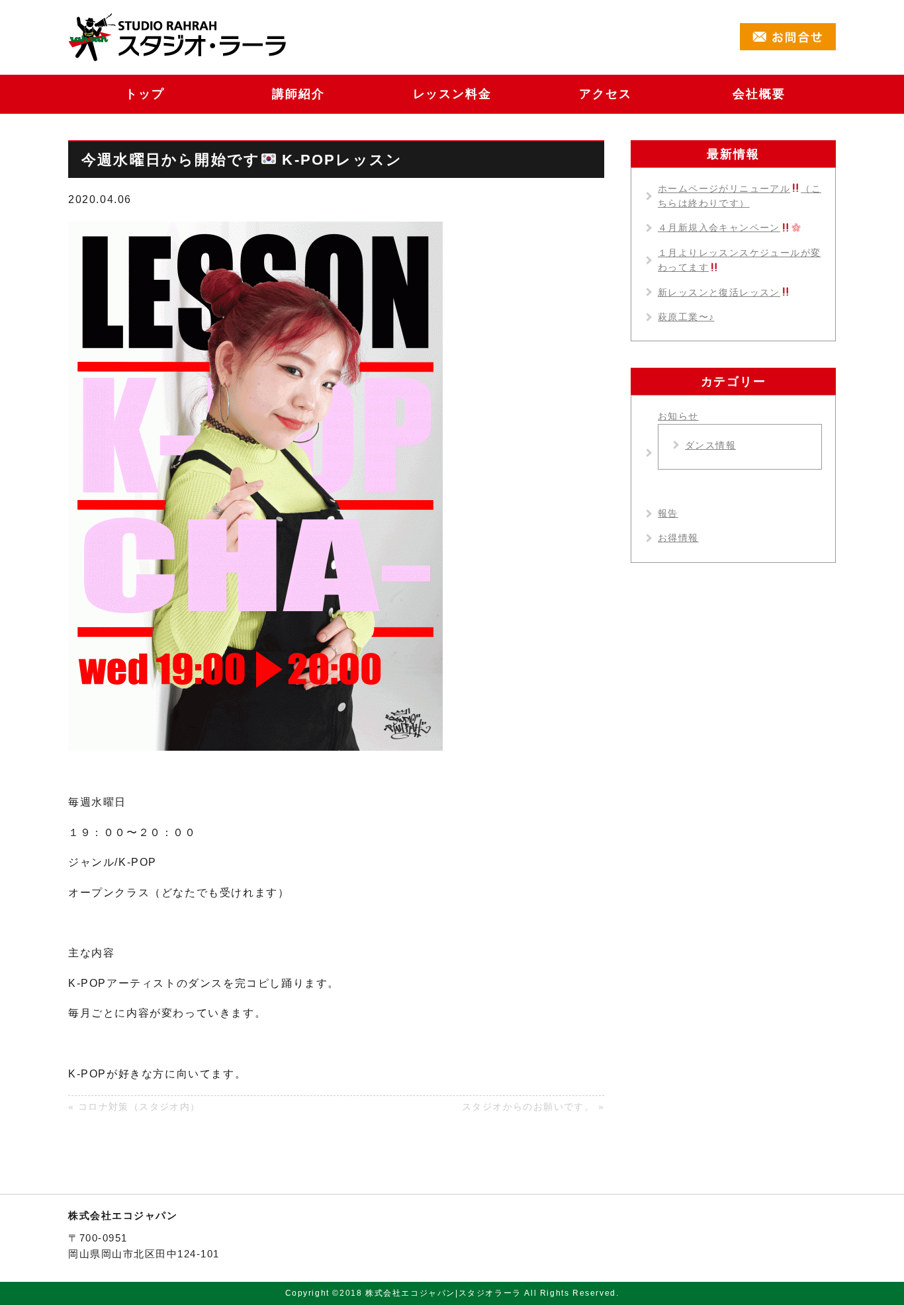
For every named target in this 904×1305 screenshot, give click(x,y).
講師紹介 (298, 94)
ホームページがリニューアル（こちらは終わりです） (739, 195)
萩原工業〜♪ (686, 317)
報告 (668, 513)
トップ (144, 94)
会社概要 (759, 94)
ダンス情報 (710, 445)
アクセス (605, 94)
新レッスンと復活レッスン (719, 292)
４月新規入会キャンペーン (719, 227)
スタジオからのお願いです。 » (533, 1106)
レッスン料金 (452, 94)
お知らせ (678, 416)
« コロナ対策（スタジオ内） (134, 1106)
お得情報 (678, 537)
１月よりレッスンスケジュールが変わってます (739, 260)
